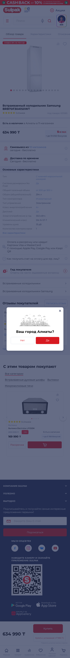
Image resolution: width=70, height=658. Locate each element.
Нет (22, 340)
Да (47, 340)
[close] (60, 310)
